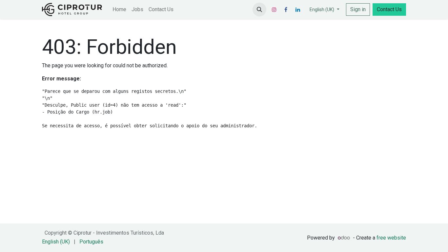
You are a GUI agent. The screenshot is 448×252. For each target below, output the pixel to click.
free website (391, 238)
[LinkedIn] (298, 9)
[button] (259, 9)
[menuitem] (119, 9)
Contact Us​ (389, 9)
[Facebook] (286, 9)
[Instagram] (274, 9)
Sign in (358, 9)
